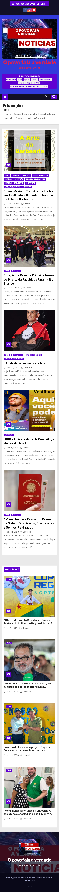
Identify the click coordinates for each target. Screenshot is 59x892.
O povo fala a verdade (29, 62)
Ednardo (27, 203)
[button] (46, 97)
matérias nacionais (12, 187)
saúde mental (45, 79)
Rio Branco (11, 79)
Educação (26, 175)
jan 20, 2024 (13, 367)
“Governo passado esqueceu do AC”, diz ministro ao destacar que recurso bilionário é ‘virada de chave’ (27, 687)
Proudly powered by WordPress (20, 877)
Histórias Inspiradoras (14, 183)
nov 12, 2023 (13, 531)
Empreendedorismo (40, 175)
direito (34, 79)
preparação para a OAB (29, 83)
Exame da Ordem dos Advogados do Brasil (28, 86)
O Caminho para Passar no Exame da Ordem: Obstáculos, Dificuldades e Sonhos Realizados (29, 523)
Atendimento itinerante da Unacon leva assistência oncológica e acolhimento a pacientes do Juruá (27, 814)
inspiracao (30, 183)
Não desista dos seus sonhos (24, 363)
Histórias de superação (14, 179)
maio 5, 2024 (13, 203)
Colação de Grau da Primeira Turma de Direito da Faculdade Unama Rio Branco (29, 279)
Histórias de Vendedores (35, 179)
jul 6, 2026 (12, 628)
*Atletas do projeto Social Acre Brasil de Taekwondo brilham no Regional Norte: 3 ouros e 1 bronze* (28, 623)
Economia (15, 175)
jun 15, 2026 (13, 691)
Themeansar (29, 880)
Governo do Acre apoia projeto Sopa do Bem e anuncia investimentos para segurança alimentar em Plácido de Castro (29, 750)
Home (6, 109)
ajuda (26, 79)
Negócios (27, 187)
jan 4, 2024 (13, 447)
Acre (20, 79)
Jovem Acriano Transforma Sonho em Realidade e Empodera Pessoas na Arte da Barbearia (29, 195)
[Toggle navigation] (40, 97)
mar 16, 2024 (13, 287)
